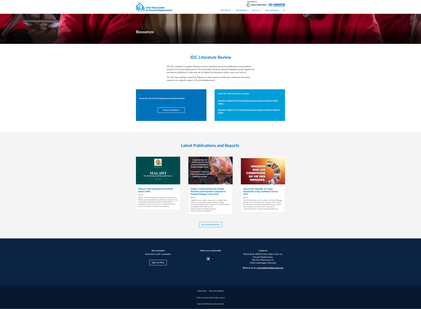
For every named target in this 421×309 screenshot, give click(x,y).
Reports (140, 195)
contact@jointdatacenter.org (270, 268)
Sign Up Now (158, 263)
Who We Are (226, 10)
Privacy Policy (202, 291)
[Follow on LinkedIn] (208, 259)
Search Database (171, 110)
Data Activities (241, 10)
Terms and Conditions (216, 291)
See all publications (210, 224)
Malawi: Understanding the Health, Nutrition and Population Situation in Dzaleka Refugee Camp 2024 (208, 191)
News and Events (271, 10)
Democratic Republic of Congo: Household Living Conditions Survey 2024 (260, 191)
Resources (256, 10)
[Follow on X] (212, 259)
